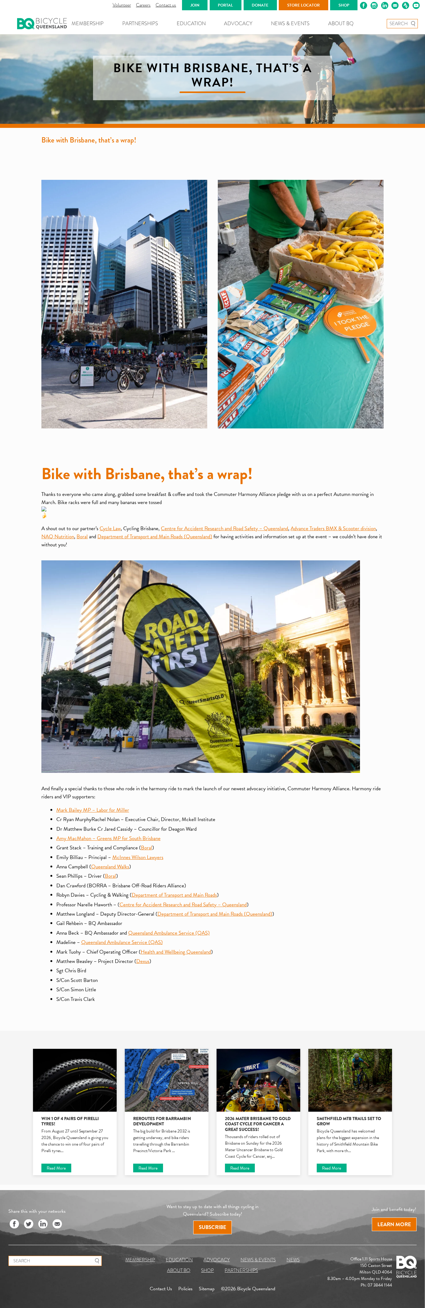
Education (191, 23)
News (293, 1259)
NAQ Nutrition (57, 536)
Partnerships (140, 23)
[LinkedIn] (43, 1224)
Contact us (166, 5)
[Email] (57, 1224)
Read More (56, 1168)
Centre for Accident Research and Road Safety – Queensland (224, 528)
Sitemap (207, 1288)
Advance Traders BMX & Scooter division (333, 528)
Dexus (142, 961)
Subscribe (212, 1227)
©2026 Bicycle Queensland (248, 1288)
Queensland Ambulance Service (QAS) (169, 933)
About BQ (340, 23)
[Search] (413, 23)
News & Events (290, 23)
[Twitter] (29, 1224)
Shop (207, 1270)
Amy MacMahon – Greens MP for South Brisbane (108, 838)
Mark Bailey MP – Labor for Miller (92, 810)
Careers (143, 5)
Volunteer (122, 5)
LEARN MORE (394, 1224)
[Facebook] (14, 1224)
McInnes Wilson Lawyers (137, 857)
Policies (185, 1288)
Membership (88, 23)
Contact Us (161, 1288)
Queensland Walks (110, 867)
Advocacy (238, 23)
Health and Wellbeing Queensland (176, 952)
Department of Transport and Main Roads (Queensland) (154, 536)
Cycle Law (110, 528)
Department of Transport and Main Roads (174, 895)
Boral (82, 536)
